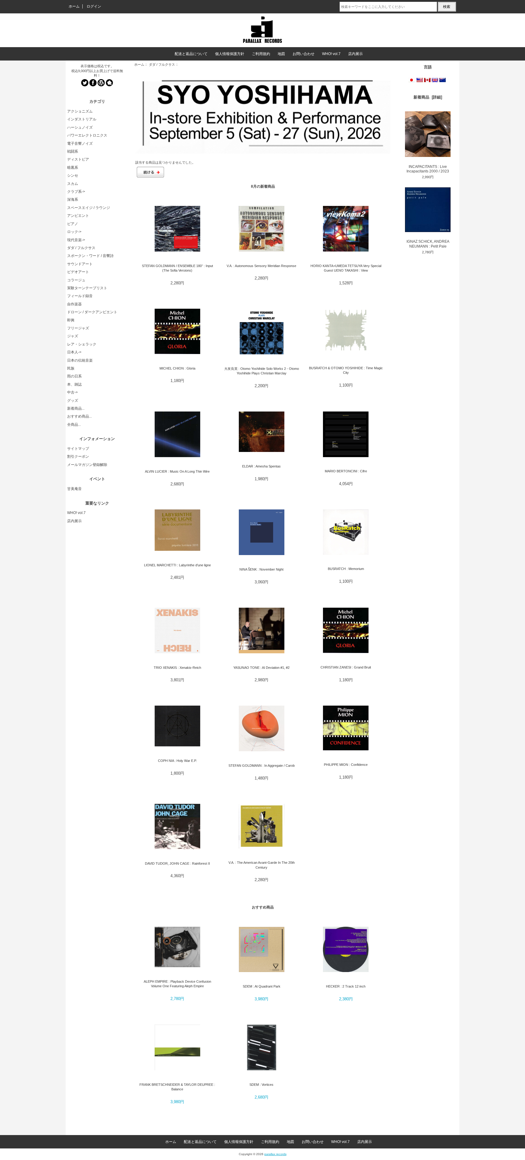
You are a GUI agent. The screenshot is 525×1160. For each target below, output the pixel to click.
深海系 (72, 199)
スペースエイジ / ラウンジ (88, 208)
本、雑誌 (74, 384)
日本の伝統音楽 (80, 360)
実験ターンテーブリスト (87, 288)
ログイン (94, 6)
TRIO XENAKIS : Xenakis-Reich (177, 667)
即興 (70, 320)
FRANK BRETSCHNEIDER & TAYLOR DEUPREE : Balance (177, 1087)
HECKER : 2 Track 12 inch (345, 986)
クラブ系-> (76, 191)
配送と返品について (191, 54)
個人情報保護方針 (229, 54)
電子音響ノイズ (80, 143)
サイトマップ (78, 448)
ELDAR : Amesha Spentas (261, 466)
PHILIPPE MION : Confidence (346, 764)
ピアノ (72, 224)
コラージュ (76, 280)
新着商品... (75, 408)
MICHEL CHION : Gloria (177, 368)
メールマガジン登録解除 (87, 465)
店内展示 (355, 54)
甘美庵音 (74, 489)
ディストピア (78, 159)
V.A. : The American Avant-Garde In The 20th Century (261, 865)
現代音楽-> (76, 240)
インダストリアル (81, 119)
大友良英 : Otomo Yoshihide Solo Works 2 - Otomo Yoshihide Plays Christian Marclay (261, 371)
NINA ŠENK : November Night (261, 569)
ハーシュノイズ (80, 127)
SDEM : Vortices (261, 1084)
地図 (281, 54)
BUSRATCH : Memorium (346, 569)
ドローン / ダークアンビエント (92, 312)
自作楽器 (74, 304)
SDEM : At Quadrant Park (261, 986)
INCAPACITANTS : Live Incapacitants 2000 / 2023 (428, 169)
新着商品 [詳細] (427, 97)
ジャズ (72, 336)
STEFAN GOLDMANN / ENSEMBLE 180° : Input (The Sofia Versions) (177, 268)
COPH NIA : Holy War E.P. (177, 760)
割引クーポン (78, 456)
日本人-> (74, 352)
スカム (72, 184)
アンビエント (78, 216)
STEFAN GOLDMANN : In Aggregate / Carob (261, 765)
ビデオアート (78, 272)
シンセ (72, 175)
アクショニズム (80, 111)
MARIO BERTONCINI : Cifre (346, 471)
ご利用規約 (261, 54)
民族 (70, 368)
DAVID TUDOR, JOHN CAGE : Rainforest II (177, 863)
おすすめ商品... (79, 416)
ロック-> (74, 232)
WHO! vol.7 (331, 54)
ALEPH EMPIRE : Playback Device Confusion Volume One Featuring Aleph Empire (177, 984)
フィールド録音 (80, 296)
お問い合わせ (303, 54)
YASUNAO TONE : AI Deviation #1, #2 (261, 667)
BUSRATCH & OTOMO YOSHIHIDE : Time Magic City (346, 370)
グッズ (72, 400)
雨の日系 (74, 376)
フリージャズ (78, 328)
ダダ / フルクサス (162, 64)
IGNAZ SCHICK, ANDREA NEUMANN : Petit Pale (428, 243)
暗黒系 (72, 167)
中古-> (72, 392)
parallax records (275, 1154)
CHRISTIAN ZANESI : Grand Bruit (346, 667)
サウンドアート (80, 264)
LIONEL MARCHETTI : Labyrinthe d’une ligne (177, 565)
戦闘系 (72, 151)
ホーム (74, 6)
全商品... (74, 424)
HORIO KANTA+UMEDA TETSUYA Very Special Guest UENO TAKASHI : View (346, 268)
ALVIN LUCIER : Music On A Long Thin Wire (177, 471)
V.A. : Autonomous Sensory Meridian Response (261, 266)
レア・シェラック (81, 344)
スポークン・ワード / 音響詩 (90, 256)
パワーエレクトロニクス (87, 135)
